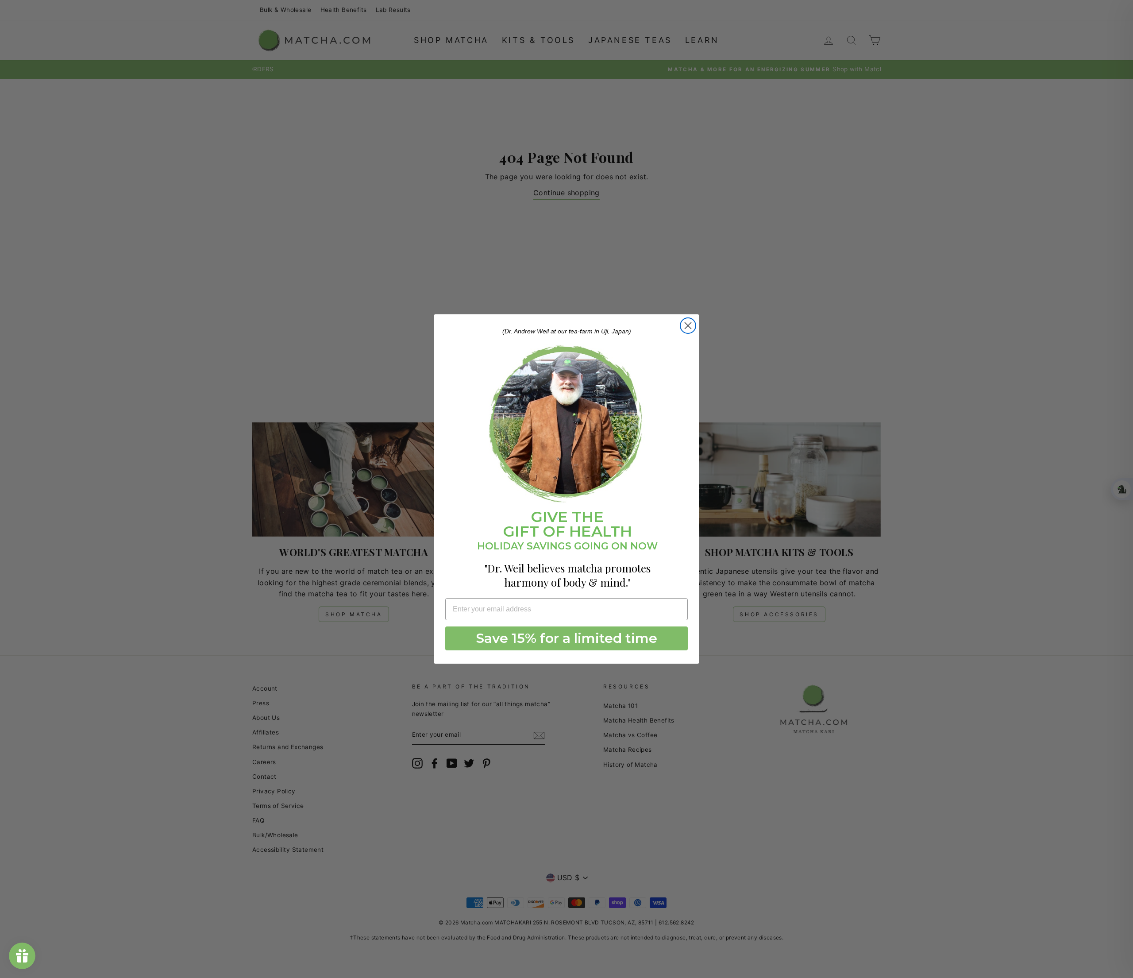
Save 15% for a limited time (566, 638)
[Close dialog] (688, 325)
